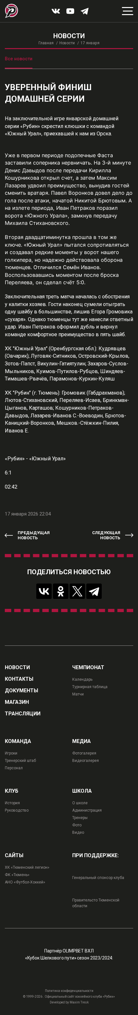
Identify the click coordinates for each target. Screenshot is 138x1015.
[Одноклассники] (60, 591)
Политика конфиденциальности (69, 991)
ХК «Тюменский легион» (27, 867)
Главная (46, 43)
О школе (80, 803)
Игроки (11, 753)
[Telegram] (94, 591)
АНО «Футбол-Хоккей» (25, 882)
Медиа (81, 741)
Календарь (82, 679)
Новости (67, 43)
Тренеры (80, 817)
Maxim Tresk (79, 1002)
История (12, 803)
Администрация (87, 810)
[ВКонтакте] (44, 591)
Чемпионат (88, 667)
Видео (78, 832)
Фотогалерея (84, 753)
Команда (18, 741)
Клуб (11, 791)
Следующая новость (106, 535)
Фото (77, 825)
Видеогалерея (85, 760)
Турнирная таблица (90, 687)
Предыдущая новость (34, 535)
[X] (77, 591)
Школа (82, 791)
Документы (21, 690)
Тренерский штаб (20, 760)
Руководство (17, 810)
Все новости (18, 58)
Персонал (14, 768)
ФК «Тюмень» (17, 875)
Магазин (17, 702)
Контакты (19, 679)
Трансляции (22, 713)
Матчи (78, 694)
